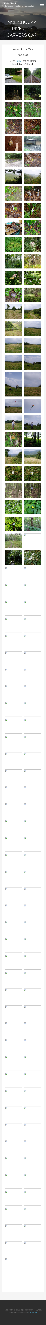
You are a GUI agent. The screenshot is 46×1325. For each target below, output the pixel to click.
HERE (18, 61)
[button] (42, 4)
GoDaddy (32, 1313)
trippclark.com (9, 2)
